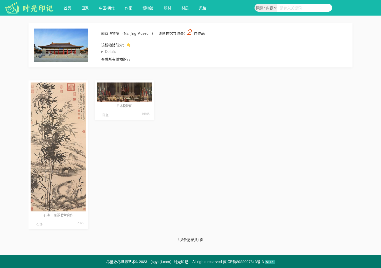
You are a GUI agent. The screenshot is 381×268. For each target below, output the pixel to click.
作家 (128, 7)
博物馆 (148, 7)
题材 (167, 7)
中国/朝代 (107, 7)
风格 (202, 7)
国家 (85, 7)
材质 (185, 7)
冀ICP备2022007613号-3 (243, 261)
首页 (67, 7)
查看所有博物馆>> (116, 59)
